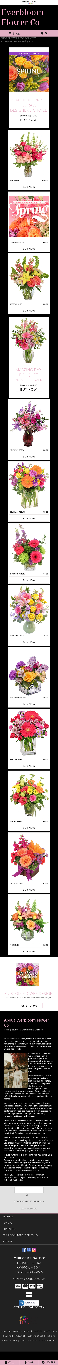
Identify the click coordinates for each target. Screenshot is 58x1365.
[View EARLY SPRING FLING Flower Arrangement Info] (29, 671)
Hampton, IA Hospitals (45, 1331)
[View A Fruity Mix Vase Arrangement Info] (29, 919)
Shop (16, 33)
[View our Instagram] (34, 1251)
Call (10, 1362)
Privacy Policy (9, 1340)
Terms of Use (49, 1340)
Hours (50, 1362)
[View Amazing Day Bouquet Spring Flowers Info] (29, 341)
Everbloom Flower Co (22, 17)
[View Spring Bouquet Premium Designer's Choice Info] (29, 216)
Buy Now (28, 119)
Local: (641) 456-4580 (29, 1272)
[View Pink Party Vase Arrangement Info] (29, 154)
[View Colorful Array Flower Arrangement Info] (29, 609)
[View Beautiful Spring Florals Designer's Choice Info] (29, 71)
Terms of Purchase (30, 1340)
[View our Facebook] (24, 1251)
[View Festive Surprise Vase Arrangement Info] (29, 795)
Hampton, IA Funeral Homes (16, 1331)
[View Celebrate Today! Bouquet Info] (29, 486)
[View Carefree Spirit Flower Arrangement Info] (29, 278)
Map (30, 1362)
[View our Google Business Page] (29, 1251)
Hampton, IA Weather (14, 1336)
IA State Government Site (41, 1336)
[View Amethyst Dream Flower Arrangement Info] (29, 424)
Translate (37, 4)
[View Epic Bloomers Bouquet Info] (29, 733)
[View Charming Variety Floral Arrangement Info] (29, 548)
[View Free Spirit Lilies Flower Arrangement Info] (29, 857)
